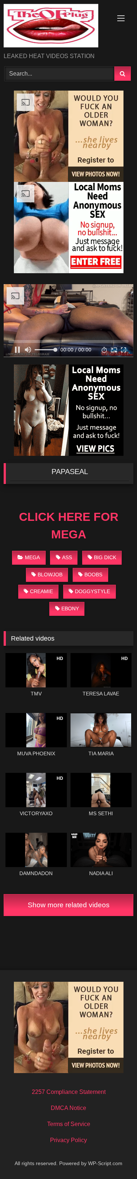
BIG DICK (105, 557)
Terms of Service (68, 1124)
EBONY (70, 608)
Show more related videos (69, 905)
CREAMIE (41, 591)
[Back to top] (114, 1157)
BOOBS (93, 574)
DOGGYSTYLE (92, 591)
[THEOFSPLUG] (56, 27)
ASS (67, 557)
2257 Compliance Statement (69, 1092)
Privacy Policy (68, 1140)
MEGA (32, 557)
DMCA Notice (68, 1108)
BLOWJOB (50, 574)
